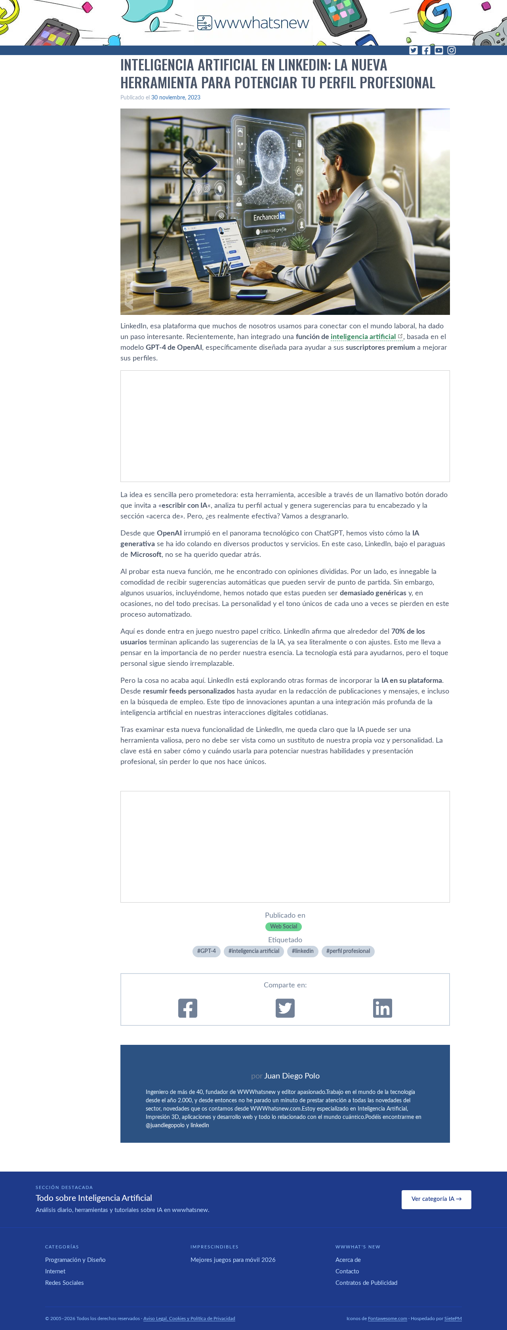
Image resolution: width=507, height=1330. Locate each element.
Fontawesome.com (387, 1318)
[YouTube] (439, 50)
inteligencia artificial (363, 337)
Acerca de (348, 1260)
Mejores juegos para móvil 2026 (233, 1260)
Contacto (347, 1272)
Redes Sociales (64, 1283)
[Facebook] (426, 50)
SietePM (453, 1318)
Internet (55, 1272)
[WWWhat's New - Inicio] (253, 23)
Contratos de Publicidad (366, 1283)
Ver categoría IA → (437, 1199)
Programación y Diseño (75, 1260)
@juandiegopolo (165, 1125)
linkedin (304, 951)
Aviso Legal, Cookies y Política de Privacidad (189, 1318)
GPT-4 (208, 951)
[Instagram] (451, 50)
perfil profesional (350, 951)
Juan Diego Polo (292, 1076)
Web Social (283, 927)
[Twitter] (413, 50)
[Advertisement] (285, 426)
